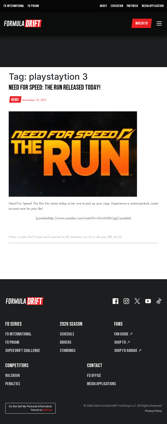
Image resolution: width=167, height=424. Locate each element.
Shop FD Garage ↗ (128, 350)
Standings (67, 350)
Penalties (12, 383)
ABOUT (103, 6)
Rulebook (12, 375)
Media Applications (101, 383)
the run (92, 237)
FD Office (94, 375)
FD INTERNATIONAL (13, 6)
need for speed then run (54, 237)
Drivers (65, 342)
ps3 (85, 237)
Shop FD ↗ (122, 342)
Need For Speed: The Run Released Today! (54, 87)
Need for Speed (35, 237)
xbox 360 (118, 237)
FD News (12, 237)
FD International (18, 334)
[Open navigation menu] (159, 23)
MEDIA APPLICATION (153, 6)
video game (101, 237)
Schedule (67, 334)
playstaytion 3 (76, 237)
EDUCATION (117, 6)
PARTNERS (132, 6)
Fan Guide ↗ (123, 334)
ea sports (23, 237)
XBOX (110, 237)
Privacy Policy (153, 410)
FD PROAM (33, 6)
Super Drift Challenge (22, 350)
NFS (67, 237)
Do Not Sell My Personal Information (30, 408)
